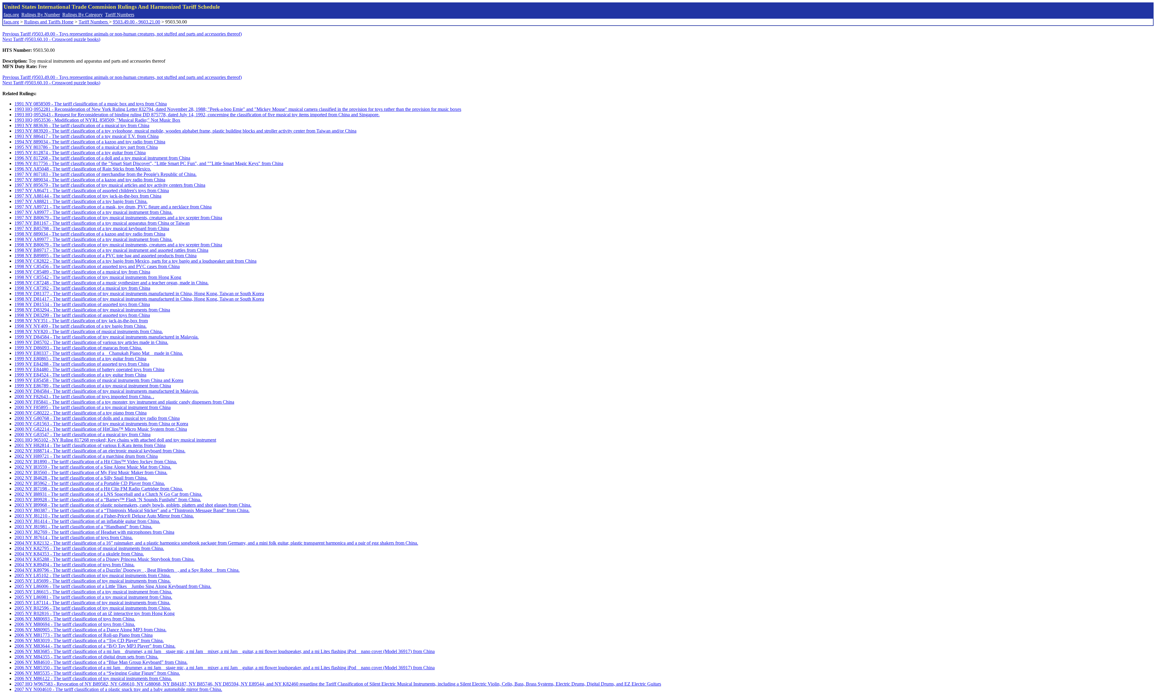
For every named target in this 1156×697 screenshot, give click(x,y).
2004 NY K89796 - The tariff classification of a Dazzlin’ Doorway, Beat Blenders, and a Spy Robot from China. (127, 570)
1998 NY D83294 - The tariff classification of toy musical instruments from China (92, 309)
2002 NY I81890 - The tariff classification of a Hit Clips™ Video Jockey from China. (95, 461)
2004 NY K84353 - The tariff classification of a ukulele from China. (79, 553)
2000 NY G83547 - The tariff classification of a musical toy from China (82, 434)
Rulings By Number (40, 14)
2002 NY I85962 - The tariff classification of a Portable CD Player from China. (89, 483)
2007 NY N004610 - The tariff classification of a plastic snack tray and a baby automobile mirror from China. (118, 689)
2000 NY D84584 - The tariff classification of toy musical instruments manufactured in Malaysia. (106, 391)
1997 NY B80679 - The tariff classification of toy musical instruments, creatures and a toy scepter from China (118, 217)
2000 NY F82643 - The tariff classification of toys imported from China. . (84, 396)
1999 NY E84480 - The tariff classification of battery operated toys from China (89, 369)
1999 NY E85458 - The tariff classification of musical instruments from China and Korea (98, 380)
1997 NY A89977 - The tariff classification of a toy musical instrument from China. (93, 212)
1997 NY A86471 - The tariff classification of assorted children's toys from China (91, 190)
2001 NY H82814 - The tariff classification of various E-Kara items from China (90, 445)
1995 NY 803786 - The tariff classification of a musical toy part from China (86, 147)
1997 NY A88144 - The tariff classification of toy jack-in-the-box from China (87, 195)
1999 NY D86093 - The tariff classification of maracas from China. (78, 347)
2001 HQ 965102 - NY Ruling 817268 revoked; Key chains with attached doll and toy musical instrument (115, 439)
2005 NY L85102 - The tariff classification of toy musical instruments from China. (92, 575)
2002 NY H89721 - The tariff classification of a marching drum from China (86, 456)
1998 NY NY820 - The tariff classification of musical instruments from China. (88, 331)
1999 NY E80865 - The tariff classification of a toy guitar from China (80, 358)
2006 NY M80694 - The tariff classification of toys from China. (74, 624)
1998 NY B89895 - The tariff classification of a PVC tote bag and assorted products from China (105, 255)
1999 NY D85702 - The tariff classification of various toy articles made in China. (91, 342)
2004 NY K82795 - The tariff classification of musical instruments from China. (89, 548)
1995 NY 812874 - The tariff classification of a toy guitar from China (80, 152)
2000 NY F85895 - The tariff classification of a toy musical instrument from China (92, 407)
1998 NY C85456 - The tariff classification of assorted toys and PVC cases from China (97, 266)
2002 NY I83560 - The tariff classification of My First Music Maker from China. (90, 472)
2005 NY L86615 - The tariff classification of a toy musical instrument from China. (93, 591)
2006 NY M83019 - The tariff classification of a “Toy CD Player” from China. (89, 640)
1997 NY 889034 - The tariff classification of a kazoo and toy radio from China (89, 179)
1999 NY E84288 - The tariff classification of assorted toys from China (81, 364)
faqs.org (11, 14)
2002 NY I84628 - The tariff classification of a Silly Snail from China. (81, 477)
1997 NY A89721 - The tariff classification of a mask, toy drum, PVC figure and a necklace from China (113, 206)
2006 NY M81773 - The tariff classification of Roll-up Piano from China (83, 635)
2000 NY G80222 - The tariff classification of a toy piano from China (80, 412)
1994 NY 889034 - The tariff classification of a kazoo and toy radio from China (89, 141)
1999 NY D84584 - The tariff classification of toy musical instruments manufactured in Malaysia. (106, 336)
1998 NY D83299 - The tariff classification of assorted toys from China (82, 315)
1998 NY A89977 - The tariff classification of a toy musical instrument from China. (93, 239)
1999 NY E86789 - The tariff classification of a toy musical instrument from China (92, 385)
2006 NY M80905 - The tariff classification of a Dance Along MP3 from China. (90, 629)
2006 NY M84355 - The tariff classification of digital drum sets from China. (86, 656)
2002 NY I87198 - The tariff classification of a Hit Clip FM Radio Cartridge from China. (98, 488)
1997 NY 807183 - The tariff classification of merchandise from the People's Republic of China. (105, 174)
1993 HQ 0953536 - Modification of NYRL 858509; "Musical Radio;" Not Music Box (97, 120)
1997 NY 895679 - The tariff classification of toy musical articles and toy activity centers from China (109, 185)
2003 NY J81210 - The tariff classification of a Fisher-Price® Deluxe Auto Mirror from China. (104, 515)
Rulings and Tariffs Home (48, 21)
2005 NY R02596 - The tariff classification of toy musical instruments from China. (92, 608)
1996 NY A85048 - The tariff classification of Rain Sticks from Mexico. (82, 168)
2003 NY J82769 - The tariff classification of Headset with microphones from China (94, 532)
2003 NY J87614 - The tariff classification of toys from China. (73, 537)
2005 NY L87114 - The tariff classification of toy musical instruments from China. (92, 602)
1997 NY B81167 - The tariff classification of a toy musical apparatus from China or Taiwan (102, 223)
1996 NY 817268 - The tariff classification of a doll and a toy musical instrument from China (102, 158)
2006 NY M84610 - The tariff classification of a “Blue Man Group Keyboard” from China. (101, 662)
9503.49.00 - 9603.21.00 (136, 21)
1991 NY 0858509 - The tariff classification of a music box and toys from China (90, 103)
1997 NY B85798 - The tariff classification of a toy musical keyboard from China (91, 228)
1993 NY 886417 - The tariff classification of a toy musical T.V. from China (86, 136)
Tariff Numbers (119, 14)
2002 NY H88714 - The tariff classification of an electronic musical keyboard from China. (99, 450)
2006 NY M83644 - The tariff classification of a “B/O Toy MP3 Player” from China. (95, 646)
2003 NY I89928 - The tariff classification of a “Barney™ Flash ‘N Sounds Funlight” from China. (107, 499)
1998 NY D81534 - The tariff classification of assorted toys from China (82, 304)
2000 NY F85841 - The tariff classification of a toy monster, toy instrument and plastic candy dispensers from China (124, 402)
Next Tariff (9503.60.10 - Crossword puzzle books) (51, 39)
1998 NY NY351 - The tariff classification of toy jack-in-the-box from (81, 320)
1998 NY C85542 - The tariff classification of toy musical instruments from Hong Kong (97, 277)
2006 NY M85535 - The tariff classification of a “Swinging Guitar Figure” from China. (97, 673)
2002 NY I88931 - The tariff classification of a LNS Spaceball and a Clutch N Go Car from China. (108, 494)
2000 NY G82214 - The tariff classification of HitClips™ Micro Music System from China (100, 429)
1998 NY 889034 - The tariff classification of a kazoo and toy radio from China (89, 233)
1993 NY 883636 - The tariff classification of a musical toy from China (81, 125)
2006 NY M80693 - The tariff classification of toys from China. (74, 618)
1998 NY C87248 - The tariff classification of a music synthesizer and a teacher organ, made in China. (111, 282)
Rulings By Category (82, 14)
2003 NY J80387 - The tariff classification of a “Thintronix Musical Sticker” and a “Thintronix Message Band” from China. (132, 510)
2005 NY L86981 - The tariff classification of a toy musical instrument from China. (93, 597)
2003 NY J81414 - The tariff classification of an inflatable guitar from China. (87, 521)
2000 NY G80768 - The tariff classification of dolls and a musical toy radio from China (97, 418)
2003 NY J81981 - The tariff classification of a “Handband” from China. (83, 526)
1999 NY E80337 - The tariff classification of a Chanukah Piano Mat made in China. (98, 353)
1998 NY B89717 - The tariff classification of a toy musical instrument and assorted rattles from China (111, 250)
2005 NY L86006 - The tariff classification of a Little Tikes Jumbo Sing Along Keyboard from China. (112, 586)
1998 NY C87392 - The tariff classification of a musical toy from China (82, 288)
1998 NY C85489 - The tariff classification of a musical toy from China (82, 271)
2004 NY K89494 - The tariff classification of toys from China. (74, 564)
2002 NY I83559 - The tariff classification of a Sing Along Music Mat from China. (92, 467)
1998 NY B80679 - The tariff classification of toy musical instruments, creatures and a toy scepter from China (118, 244)
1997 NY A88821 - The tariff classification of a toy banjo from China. (81, 201)
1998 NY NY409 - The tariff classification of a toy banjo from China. (80, 326)
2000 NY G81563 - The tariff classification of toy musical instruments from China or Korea (101, 423)
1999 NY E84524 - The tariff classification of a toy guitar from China (80, 374)
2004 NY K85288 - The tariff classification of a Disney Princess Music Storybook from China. (104, 559)
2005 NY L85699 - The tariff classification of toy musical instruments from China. (92, 580)
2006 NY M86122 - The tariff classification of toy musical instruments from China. (93, 678)
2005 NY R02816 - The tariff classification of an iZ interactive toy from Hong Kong (94, 613)
